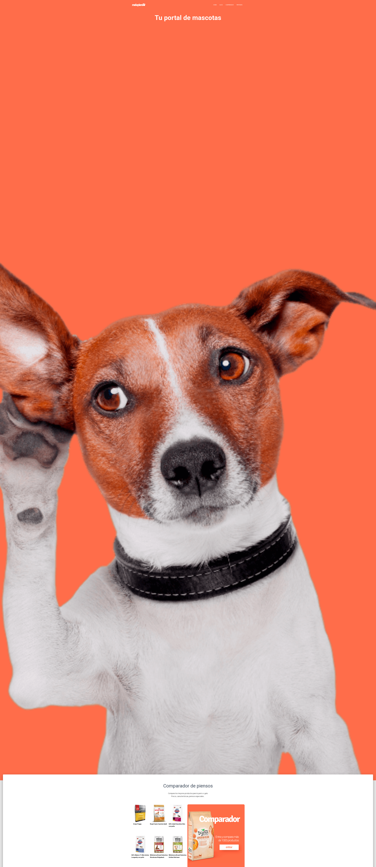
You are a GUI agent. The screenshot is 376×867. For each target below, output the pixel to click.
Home (215, 5)
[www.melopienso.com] (139, 5)
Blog (221, 5)
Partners (239, 5)
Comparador (230, 5)
